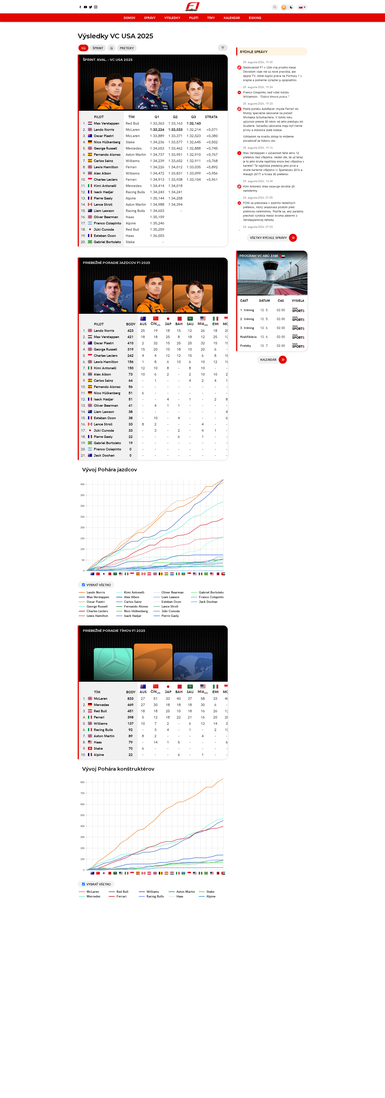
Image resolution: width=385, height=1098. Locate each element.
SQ (83, 48)
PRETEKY (127, 48)
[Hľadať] (275, 7)
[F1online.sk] (193, 6)
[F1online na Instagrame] (95, 7)
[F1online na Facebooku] (80, 7)
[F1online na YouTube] (85, 7)
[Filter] (223, 47)
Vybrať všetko (98, 585)
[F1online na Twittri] (90, 7)
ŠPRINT (98, 48)
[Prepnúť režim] (287, 7)
